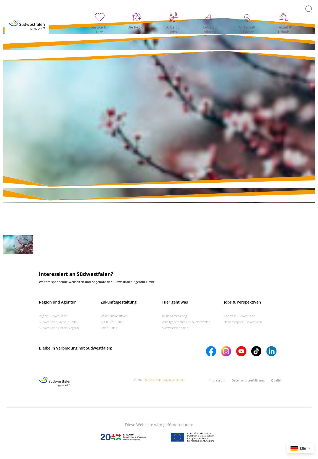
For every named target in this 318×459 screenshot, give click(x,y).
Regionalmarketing (174, 316)
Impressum (217, 380)
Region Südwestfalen (53, 316)
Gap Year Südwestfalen (239, 316)
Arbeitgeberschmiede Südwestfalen (186, 322)
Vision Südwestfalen (114, 316)
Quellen (277, 380)
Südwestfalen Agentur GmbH (58, 322)
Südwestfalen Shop (175, 328)
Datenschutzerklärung (248, 380)
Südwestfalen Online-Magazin (59, 328)
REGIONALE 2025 (112, 322)
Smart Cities (109, 328)
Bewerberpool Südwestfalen (243, 322)
